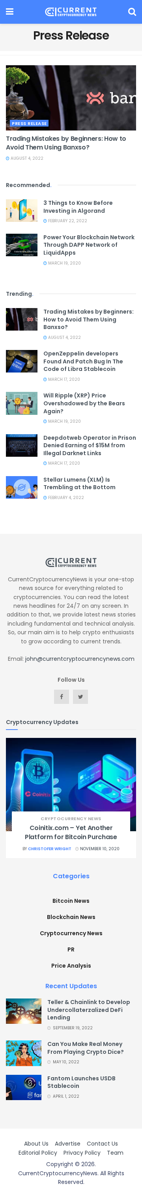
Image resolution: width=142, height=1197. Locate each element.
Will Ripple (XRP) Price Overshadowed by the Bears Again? (84, 403)
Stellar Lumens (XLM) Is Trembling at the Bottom (79, 484)
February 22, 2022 (67, 221)
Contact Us (102, 1144)
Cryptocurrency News (71, 819)
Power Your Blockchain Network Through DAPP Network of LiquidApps (89, 245)
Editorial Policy (38, 1153)
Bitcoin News (71, 901)
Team (115, 1153)
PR (71, 949)
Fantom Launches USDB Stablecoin (81, 1082)
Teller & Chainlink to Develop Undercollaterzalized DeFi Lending (88, 1009)
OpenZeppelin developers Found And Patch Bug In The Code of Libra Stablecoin (83, 361)
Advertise (67, 1144)
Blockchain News (71, 917)
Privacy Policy (82, 1153)
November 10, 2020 (99, 849)
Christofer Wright (49, 849)
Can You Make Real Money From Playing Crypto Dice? (85, 1048)
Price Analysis (71, 966)
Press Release (29, 123)
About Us (36, 1144)
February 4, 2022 (65, 498)
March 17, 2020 (63, 379)
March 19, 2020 (64, 263)
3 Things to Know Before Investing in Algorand (78, 207)
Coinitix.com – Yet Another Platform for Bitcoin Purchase (71, 832)
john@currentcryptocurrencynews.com (80, 659)
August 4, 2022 (26, 158)
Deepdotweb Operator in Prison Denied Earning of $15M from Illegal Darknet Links (89, 445)
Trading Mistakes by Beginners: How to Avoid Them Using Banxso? (66, 143)
